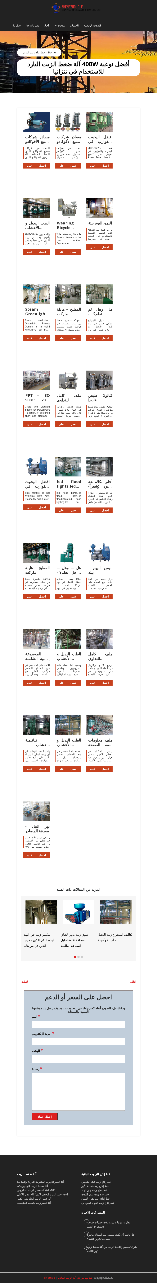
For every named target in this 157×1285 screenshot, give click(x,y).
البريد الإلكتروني (43, 1033)
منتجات (61, 25)
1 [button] (75, 957)
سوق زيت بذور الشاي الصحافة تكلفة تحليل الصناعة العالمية (24, 940)
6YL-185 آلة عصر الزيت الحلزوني (36, 1190)
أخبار (46, 25)
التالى (133, 981)
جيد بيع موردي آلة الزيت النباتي (75, 1277)
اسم (36, 1016)
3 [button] (82, 957)
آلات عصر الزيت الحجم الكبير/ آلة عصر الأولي (42, 1194)
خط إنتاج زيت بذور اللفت (95, 1194)
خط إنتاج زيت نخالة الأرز (95, 1186)
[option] (103, 920)
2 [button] (78, 957)
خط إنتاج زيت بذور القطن (95, 1198)
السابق (25, 981)
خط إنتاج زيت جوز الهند (94, 1190)
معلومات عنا (32, 25)
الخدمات (74, 25)
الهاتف (37, 1050)
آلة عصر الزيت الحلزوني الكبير (34, 1198)
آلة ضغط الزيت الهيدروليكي (32, 1186)
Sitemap (49, 1277)
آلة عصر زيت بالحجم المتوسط (34, 1203)
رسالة (37, 1068)
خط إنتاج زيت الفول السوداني (97, 1203)
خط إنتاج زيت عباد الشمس (96, 1182)
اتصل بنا (17, 25)
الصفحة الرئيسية (92, 25)
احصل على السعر (36, 166)
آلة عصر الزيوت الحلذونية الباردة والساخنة (40, 1182)
